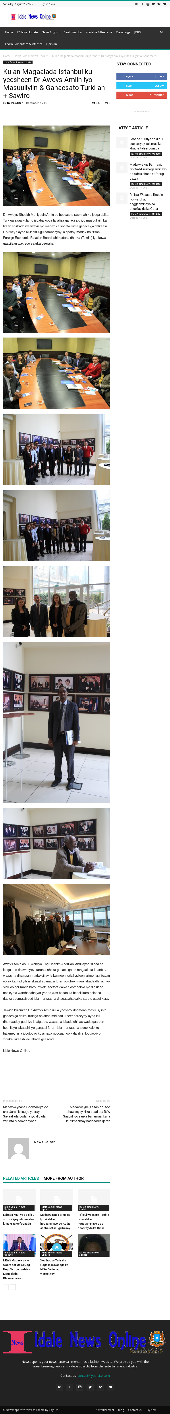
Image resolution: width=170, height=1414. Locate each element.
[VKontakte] (164, 4)
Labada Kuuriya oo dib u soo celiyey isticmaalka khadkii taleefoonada (18, 1219)
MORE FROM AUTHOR (64, 1178)
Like (161, 76)
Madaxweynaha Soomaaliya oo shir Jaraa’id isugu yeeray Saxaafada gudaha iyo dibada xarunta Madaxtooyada (25, 1114)
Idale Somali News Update (31, 56)
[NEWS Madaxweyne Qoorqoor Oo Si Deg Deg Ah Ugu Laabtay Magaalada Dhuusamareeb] (19, 1245)
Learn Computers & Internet (23, 44)
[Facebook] (142, 4)
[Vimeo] (158, 4)
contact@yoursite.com (93, 1375)
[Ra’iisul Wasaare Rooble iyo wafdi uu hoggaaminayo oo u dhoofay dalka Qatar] (94, 1200)
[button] (161, 32)
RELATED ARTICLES (21, 1178)
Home (9, 32)
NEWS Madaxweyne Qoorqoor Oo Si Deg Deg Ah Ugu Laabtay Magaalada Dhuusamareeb (16, 1269)
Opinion (51, 44)
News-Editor (15, 102)
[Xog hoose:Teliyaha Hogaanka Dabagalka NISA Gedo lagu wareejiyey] (56, 1245)
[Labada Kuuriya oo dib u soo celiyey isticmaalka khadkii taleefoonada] (19, 1200)
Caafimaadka (73, 32)
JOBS (137, 32)
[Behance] (136, 4)
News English (51, 32)
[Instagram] (147, 4)
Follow (158, 85)
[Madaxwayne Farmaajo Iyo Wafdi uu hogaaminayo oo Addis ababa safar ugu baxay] (56, 1200)
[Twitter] (153, 4)
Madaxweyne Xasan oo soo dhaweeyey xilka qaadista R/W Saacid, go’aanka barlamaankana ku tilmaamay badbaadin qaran (86, 1114)
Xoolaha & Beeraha (99, 32)
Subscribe (157, 95)
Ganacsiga (123, 32)
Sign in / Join (48, 4)
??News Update (27, 32)
